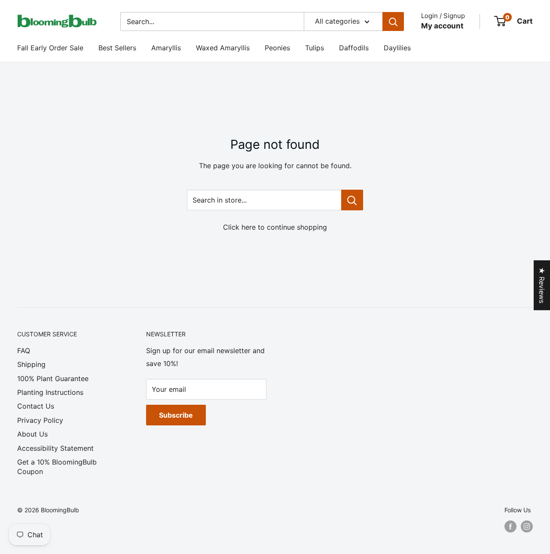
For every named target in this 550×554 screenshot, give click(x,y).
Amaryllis (166, 47)
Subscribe (176, 415)
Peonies (277, 47)
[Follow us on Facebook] (510, 526)
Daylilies (397, 47)
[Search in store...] (352, 200)
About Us (32, 434)
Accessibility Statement (55, 448)
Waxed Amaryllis (223, 47)
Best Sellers (117, 47)
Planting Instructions (50, 392)
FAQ (23, 350)
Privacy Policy (40, 420)
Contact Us (35, 406)
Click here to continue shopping (275, 227)
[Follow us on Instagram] (527, 526)
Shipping (31, 364)
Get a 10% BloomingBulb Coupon (57, 467)
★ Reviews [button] (542, 285)
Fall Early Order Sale (50, 47)
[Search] (393, 21)
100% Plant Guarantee (53, 378)
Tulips (314, 47)
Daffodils (354, 47)
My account (442, 26)
